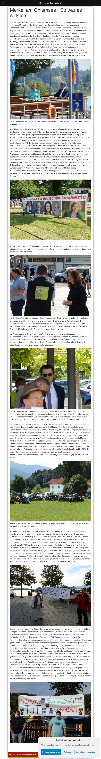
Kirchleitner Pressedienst (26, 755)
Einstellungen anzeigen (86, 752)
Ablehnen (68, 752)
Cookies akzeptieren (51, 752)
